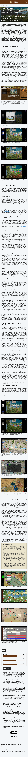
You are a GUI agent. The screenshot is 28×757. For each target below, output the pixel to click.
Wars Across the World (6, 746)
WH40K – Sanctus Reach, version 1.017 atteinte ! (7, 752)
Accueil (2, 5)
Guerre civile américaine (7, 6)
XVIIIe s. (20, 14)
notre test (6, 211)
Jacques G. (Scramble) (8, 20)
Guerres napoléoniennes (7, 10)
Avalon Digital (13, 744)
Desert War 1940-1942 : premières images (21, 752)
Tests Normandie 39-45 (7, 14)
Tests (6, 5)
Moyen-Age (17, 10)
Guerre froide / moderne (7, 8)
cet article (11, 501)
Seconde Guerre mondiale (7, 12)
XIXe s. (15, 14)
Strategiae (19, 744)
